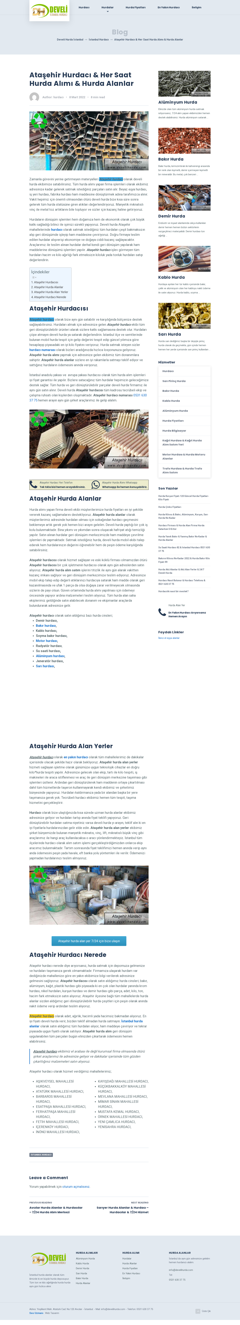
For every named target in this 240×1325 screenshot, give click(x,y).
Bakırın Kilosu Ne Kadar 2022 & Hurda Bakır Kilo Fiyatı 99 (184, 560)
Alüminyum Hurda (177, 102)
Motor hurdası (46, 641)
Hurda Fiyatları (136, 7)
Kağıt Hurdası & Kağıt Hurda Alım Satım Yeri (182, 442)
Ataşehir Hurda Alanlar (48, 287)
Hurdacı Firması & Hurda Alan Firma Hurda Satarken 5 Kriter (181, 527)
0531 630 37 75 (177, 1279)
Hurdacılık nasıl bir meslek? (173, 591)
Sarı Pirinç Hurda (174, 381)
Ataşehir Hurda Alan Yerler (51, 292)
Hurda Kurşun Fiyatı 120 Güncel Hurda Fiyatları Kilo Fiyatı (183, 498)
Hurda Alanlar (83, 1283)
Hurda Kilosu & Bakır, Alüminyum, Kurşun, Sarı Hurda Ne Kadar (183, 516)
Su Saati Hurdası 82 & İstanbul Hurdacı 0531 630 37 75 (184, 549)
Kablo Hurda (171, 277)
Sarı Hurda (169, 334)
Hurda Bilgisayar (174, 431)
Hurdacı (84, 7)
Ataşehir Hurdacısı (46, 282)
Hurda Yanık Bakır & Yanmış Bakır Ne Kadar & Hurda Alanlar (182, 538)
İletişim (196, 7)
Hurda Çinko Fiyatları (169, 507)
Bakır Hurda (171, 159)
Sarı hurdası (45, 666)
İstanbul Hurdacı (41, 1154)
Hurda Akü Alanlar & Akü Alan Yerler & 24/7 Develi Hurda (181, 571)
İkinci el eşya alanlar (169, 638)
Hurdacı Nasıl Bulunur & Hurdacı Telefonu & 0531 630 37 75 (181, 582)
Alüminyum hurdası (50, 656)
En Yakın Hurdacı (169, 7)
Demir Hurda (171, 216)
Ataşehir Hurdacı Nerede (50, 297)
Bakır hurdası (46, 626)
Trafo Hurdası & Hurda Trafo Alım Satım (182, 471)
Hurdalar (108, 7)
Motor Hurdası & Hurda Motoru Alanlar (183, 456)
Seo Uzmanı (36, 1313)
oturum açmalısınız (76, 1187)
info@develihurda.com (181, 1270)
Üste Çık (206, 1311)
